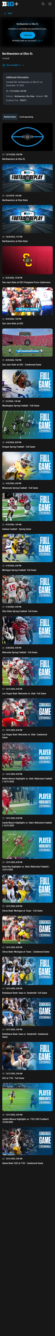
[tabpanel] (27, 645)
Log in (40, 40)
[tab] (10, 117)
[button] (43, 4)
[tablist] (18, 117)
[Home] (10, 4)
